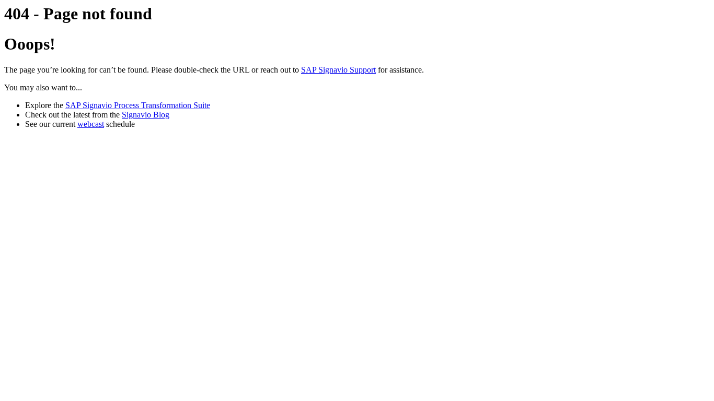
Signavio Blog (145, 114)
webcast (90, 124)
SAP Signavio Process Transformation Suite (137, 105)
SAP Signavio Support (338, 69)
